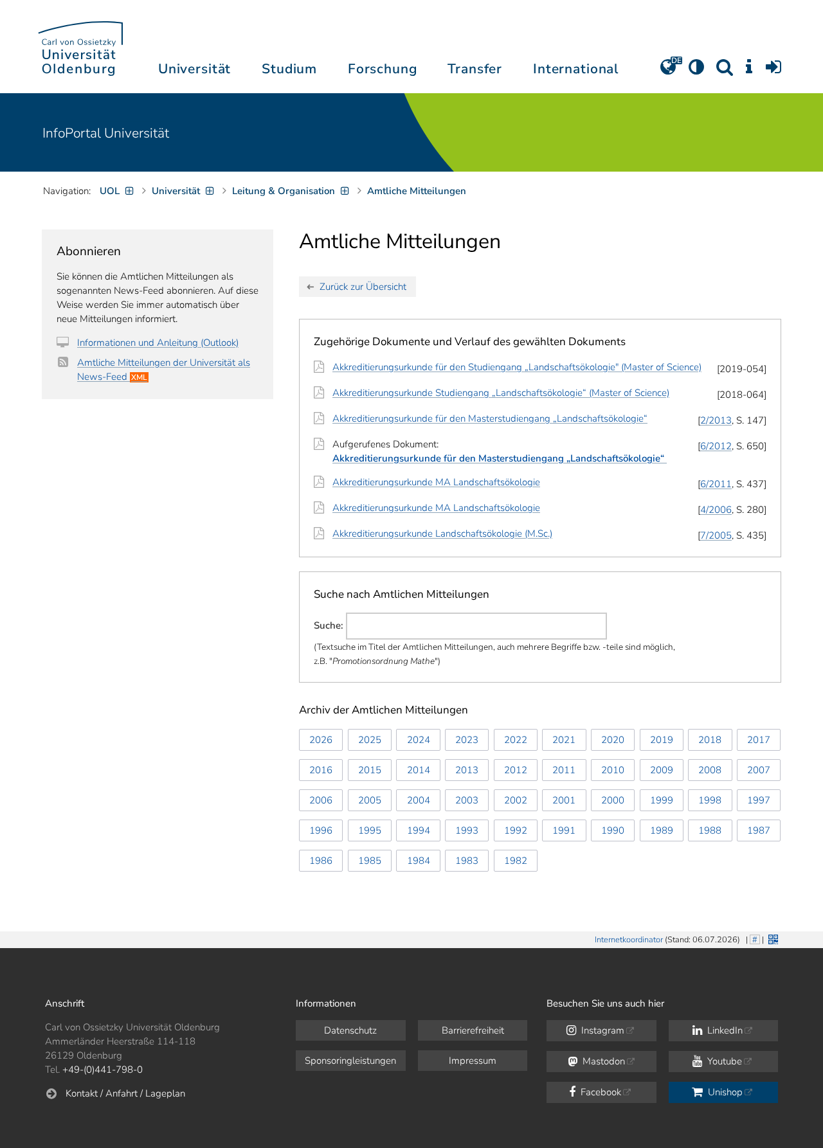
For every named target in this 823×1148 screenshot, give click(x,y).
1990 (612, 830)
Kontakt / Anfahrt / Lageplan (125, 1093)
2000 (612, 800)
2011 (563, 770)
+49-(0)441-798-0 (102, 1069)
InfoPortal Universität (105, 133)
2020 (612, 739)
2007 (758, 770)
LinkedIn (724, 1030)
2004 (418, 800)
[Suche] (724, 71)
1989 (661, 830)
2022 (515, 739)
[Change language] (668, 71)
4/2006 (716, 509)
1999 (661, 800)
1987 (758, 830)
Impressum (472, 1060)
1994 (418, 830)
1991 (563, 830)
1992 (515, 830)
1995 (369, 830)
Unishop (724, 1092)
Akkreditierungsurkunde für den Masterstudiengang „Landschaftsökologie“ (489, 418)
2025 (369, 739)
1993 (466, 830)
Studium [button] (289, 69)
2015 (369, 770)
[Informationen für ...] (749, 71)
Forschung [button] (382, 69)
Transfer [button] (475, 69)
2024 (418, 739)
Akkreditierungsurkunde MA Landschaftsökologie (436, 482)
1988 (709, 830)
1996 (320, 830)
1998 (709, 800)
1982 (515, 860)
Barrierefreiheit (473, 1030)
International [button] (576, 69)
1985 (369, 860)
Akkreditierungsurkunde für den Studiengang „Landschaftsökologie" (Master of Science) (516, 367)
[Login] (773, 71)
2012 (515, 770)
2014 (418, 770)
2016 (320, 770)
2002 (515, 800)
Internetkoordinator (629, 940)
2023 (466, 739)
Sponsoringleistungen (350, 1060)
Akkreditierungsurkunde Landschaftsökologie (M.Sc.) (442, 533)
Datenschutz (350, 1030)
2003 (466, 800)
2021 (563, 739)
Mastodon (602, 1061)
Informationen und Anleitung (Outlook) (158, 342)
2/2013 (716, 420)
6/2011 (716, 484)
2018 (709, 739)
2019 (661, 739)
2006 (320, 800)
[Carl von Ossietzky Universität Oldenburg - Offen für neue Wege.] (80, 46)
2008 (709, 770)
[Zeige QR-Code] (772, 938)
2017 (758, 739)
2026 (320, 739)
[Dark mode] (696, 71)
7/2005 (716, 535)
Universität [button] (194, 69)
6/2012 (716, 446)
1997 (758, 800)
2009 (661, 770)
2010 (612, 770)
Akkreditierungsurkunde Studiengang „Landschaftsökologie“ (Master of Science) (500, 392)
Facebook (599, 1092)
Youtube (723, 1061)
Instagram (601, 1030)
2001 (563, 800)
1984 (418, 860)
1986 (320, 860)
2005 (369, 800)
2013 (466, 770)
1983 (466, 860)
